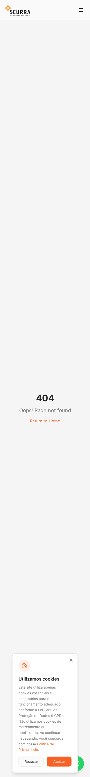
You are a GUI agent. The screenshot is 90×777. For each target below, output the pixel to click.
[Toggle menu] (81, 10)
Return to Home (45, 420)
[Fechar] (71, 660)
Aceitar (59, 761)
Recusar (31, 761)
